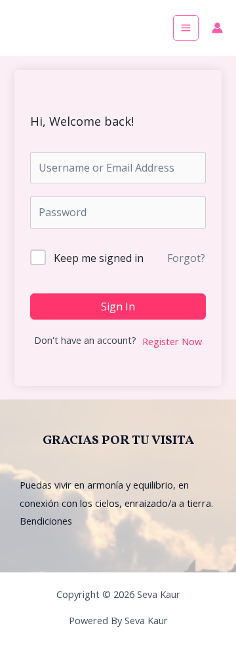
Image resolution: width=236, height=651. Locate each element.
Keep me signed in (99, 258)
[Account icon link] (217, 27)
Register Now (172, 341)
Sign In (118, 306)
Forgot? (186, 258)
